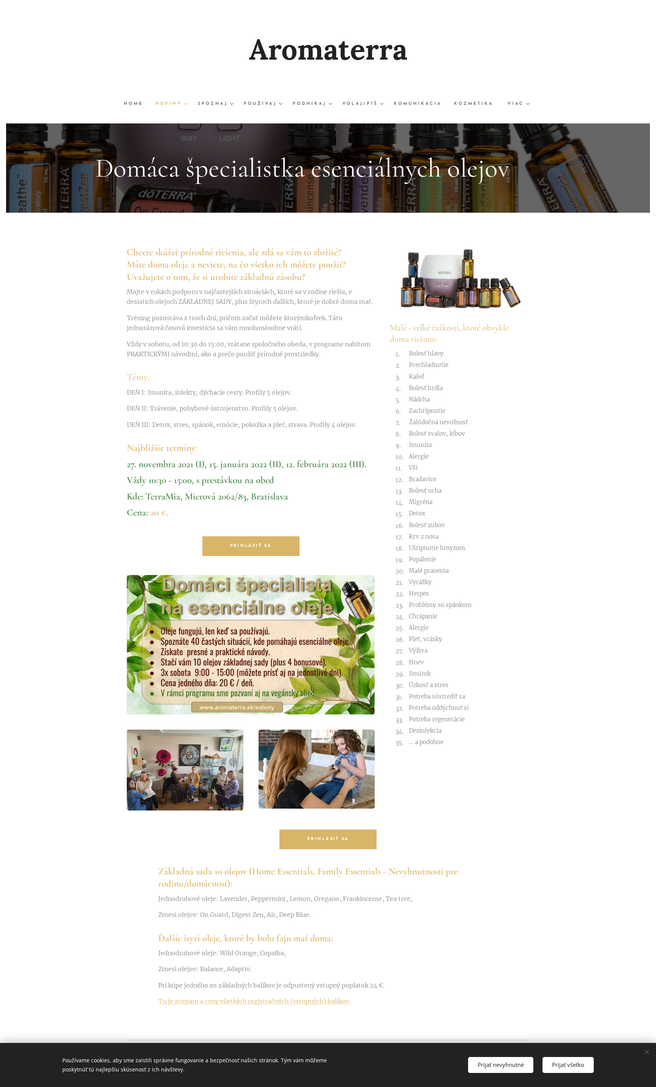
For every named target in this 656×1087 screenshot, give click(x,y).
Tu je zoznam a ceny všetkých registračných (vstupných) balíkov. (254, 1001)
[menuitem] (136, 104)
